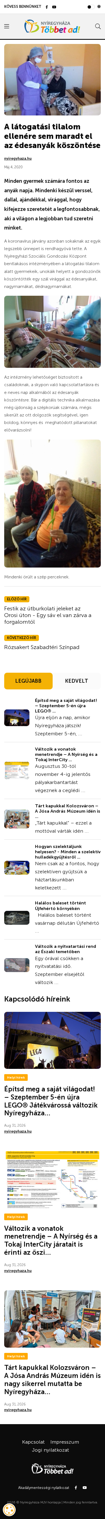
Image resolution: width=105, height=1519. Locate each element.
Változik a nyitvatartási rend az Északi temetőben (65, 949)
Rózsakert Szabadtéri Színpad (42, 647)
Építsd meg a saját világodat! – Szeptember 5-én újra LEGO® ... (66, 706)
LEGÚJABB (28, 681)
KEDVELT (76, 681)
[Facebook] (47, 7)
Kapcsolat (33, 1442)
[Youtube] (54, 7)
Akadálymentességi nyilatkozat (43, 1488)
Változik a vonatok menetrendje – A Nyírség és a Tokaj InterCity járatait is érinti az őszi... (50, 1240)
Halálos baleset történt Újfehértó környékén (60, 905)
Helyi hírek (16, 1077)
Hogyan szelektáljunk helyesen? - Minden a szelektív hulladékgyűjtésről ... (68, 852)
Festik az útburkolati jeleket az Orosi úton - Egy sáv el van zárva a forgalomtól (48, 615)
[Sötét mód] (99, 6)
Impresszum (64, 1442)
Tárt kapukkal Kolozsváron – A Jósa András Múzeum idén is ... (67, 811)
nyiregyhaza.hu (18, 158)
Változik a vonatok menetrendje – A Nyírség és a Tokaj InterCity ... (66, 754)
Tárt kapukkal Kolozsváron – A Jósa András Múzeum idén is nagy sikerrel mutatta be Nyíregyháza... (52, 1379)
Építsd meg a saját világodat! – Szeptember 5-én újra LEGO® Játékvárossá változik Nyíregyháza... (51, 1101)
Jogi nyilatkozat (50, 1450)
